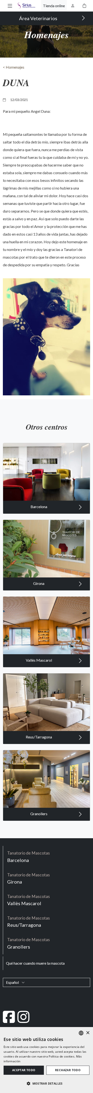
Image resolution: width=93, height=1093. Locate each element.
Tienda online (54, 5)
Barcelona (39, 506)
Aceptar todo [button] (24, 1070)
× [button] (87, 1033)
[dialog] (46, 1060)
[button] (10, 5)
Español (13, 982)
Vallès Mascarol (39, 660)
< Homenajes (13, 67)
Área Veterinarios (38, 18)
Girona (39, 583)
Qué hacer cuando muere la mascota (35, 963)
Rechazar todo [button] (68, 1070)
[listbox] (81, 1033)
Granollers (39, 813)
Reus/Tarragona (39, 737)
